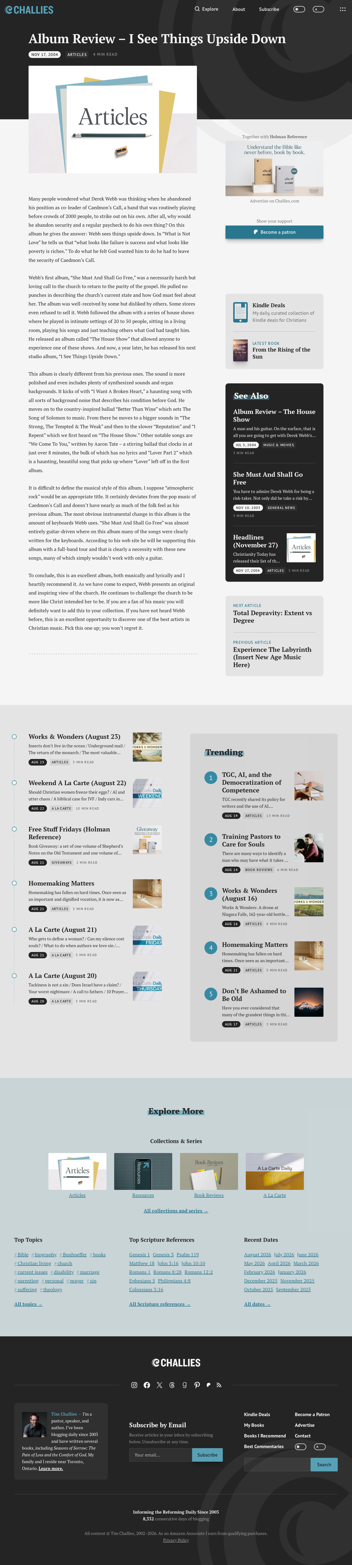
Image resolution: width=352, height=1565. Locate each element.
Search (324, 1464)
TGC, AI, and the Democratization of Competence (251, 782)
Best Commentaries (264, 1446)
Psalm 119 (188, 1255)
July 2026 (284, 1254)
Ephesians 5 (142, 1281)
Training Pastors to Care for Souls (251, 840)
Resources (143, 1195)
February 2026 (259, 1272)
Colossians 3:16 (146, 1289)
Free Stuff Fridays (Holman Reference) (69, 833)
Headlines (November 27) (255, 541)
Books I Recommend (265, 1436)
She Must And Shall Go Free (268, 478)
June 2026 (308, 1254)
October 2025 (258, 1289)
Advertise (305, 1425)
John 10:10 (193, 1263)
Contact (303, 1436)
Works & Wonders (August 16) (249, 894)
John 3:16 (168, 1263)
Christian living (34, 1263)
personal (54, 1281)
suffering (27, 1289)
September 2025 (293, 1289)
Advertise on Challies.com (274, 201)
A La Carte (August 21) (63, 929)
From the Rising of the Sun (281, 353)
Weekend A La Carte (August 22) (77, 783)
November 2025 (297, 1281)
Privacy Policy (176, 1540)
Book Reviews (209, 1195)
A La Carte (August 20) (63, 975)
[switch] (299, 9)
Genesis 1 (139, 1255)
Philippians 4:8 (174, 1281)
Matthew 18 (142, 1263)
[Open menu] (342, 9)
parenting (28, 1281)
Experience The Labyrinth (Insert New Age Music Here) (272, 657)
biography (46, 1255)
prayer (77, 1281)
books (99, 1255)
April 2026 (279, 1263)
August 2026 (257, 1254)
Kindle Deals (283, 312)
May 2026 (254, 1263)
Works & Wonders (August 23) (74, 736)
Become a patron (278, 232)
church (65, 1263)
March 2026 (306, 1263)
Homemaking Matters (61, 883)
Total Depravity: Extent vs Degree (272, 617)
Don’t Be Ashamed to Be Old (254, 995)
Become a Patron (312, 1414)
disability (64, 1272)
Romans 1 (139, 1272)
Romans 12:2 (199, 1272)
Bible (23, 1255)
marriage (89, 1272)
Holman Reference (288, 136)
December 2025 (260, 1281)
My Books (254, 1425)
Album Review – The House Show (274, 415)
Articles (77, 54)
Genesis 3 (163, 1255)
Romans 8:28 (167, 1272)
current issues (33, 1272)
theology (52, 1289)
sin (93, 1281)
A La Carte (274, 1195)
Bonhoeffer (75, 1255)
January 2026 (292, 1272)
